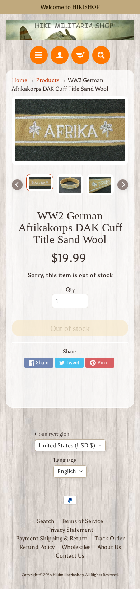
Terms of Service (82, 521)
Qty (70, 289)
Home (19, 80)
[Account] (60, 55)
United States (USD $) (67, 445)
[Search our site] (101, 55)
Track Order (110, 538)
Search (46, 521)
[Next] (122, 184)
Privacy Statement (70, 529)
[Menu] (39, 55)
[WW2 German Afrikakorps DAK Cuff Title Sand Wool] (39, 182)
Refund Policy (37, 547)
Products (47, 80)
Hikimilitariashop (68, 574)
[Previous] (17, 184)
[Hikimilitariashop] (70, 30)
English (66, 471)
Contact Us (70, 555)
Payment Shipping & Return (52, 538)
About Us (109, 547)
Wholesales (76, 547)
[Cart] (80, 55)
